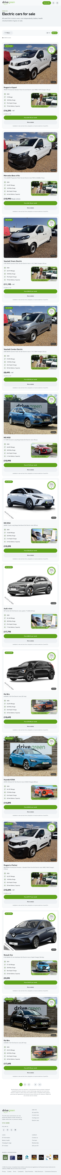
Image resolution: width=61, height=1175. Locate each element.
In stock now (35, 1115)
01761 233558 (5, 1123)
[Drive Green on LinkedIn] (11, 1129)
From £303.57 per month (30, 291)
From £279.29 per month (30, 1068)
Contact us (35, 1137)
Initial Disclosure (39, 1171)
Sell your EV (35, 1145)
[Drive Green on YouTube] (15, 1129)
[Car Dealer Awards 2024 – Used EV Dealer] (27, 1157)
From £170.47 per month (30, 465)
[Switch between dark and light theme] (53, 3)
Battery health (6, 1140)
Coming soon (35, 1118)
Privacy (4, 1171)
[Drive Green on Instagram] (7, 1129)
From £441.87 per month (30, 117)
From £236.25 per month (30, 550)
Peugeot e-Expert (10, 87)
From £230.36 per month (30, 379)
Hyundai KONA (9, 780)
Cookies (9, 1171)
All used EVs (35, 1112)
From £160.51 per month (30, 982)
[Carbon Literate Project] (48, 1157)
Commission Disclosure (51, 1171)
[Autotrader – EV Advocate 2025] (56, 1157)
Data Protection (29, 1171)
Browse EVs (47, 3)
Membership (35, 1143)
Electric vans (35, 1120)
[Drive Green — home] (8, 3)
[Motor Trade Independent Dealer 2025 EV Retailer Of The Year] (41, 1157)
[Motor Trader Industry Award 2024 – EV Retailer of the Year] (20, 1157)
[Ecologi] (5, 1157)
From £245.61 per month (30, 807)
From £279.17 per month (30, 897)
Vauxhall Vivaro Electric (13, 261)
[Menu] (57, 3)
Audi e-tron (8, 608)
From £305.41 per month (30, 636)
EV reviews (5, 1145)
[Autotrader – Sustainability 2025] (34, 1157)
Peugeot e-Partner (10, 865)
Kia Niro (7, 694)
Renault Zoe (8, 955)
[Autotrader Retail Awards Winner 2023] (12, 1157)
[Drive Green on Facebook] (3, 1129)
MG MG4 (7, 523)
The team (34, 1140)
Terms (14, 1171)
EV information (6, 1137)
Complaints (21, 1171)
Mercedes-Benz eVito (12, 175)
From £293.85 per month (30, 721)
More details (42, 123)
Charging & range (6, 1143)
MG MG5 (7, 437)
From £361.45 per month (30, 203)
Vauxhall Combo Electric (13, 349)
